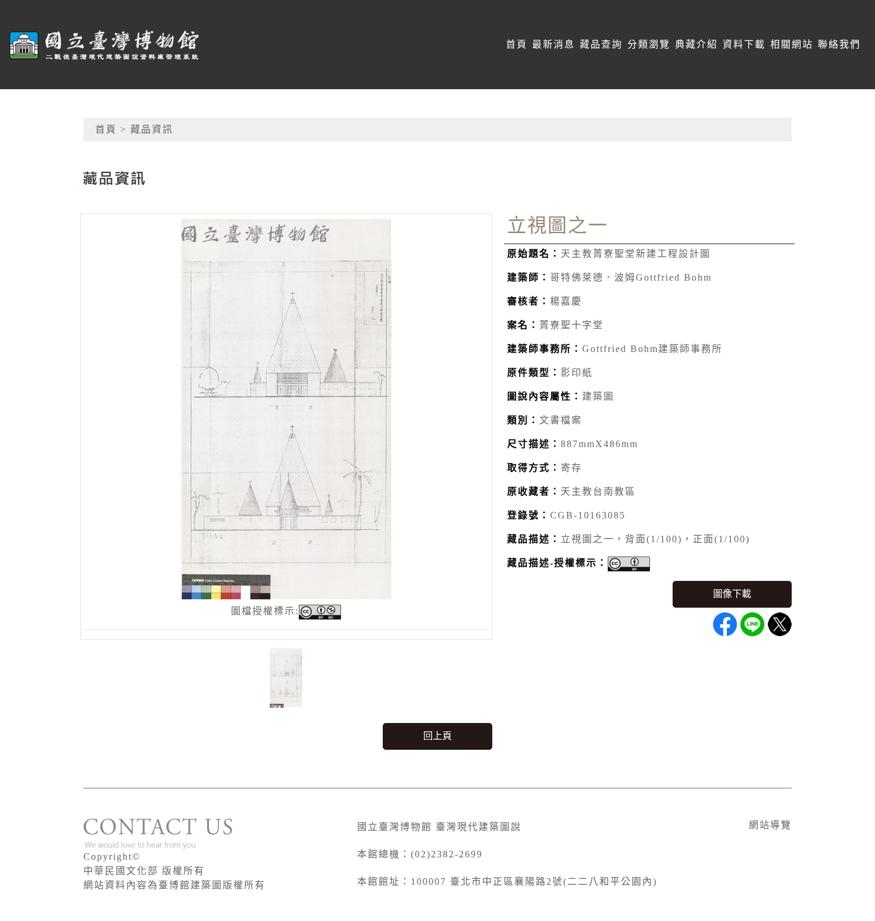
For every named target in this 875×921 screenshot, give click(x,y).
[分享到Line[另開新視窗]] (752, 624)
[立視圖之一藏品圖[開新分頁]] (286, 408)
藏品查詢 (601, 44)
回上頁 (437, 736)
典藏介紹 (696, 44)
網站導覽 (770, 825)
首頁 (516, 44)
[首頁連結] (105, 45)
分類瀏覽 (648, 44)
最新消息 (553, 44)
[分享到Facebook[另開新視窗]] (725, 624)
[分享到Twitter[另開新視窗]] (780, 624)
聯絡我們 (839, 44)
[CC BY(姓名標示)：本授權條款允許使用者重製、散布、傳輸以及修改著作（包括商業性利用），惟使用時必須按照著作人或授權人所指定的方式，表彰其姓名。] (629, 564)
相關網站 (791, 44)
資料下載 (744, 44)
